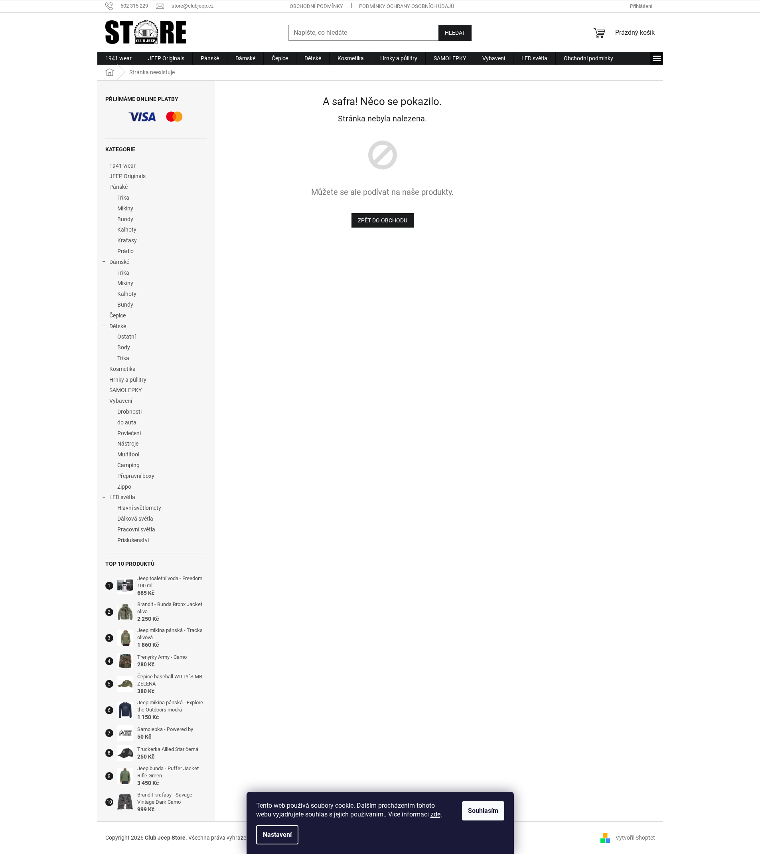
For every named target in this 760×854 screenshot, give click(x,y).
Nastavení (277, 834)
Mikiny (125, 208)
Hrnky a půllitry (127, 379)
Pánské (118, 187)
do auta (126, 422)
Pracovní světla (136, 529)
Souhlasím (483, 810)
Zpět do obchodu (382, 220)
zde (435, 814)
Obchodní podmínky (316, 6)
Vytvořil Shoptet (635, 837)
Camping (128, 465)
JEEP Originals (127, 176)
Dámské (119, 262)
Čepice (117, 315)
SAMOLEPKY (125, 390)
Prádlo (125, 251)
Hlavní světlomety (139, 508)
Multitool (128, 454)
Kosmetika (122, 369)
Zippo (124, 486)
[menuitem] (118, 58)
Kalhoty (126, 229)
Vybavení (120, 401)
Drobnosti (129, 411)
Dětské (117, 326)
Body (123, 347)
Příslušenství (133, 540)
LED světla (122, 497)
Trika (123, 197)
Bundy (125, 219)
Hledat (455, 33)
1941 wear (122, 165)
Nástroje (127, 443)
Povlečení (129, 433)
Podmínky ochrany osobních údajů (406, 6)
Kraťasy (127, 240)
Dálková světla (135, 518)
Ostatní (126, 336)
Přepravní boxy (135, 476)
